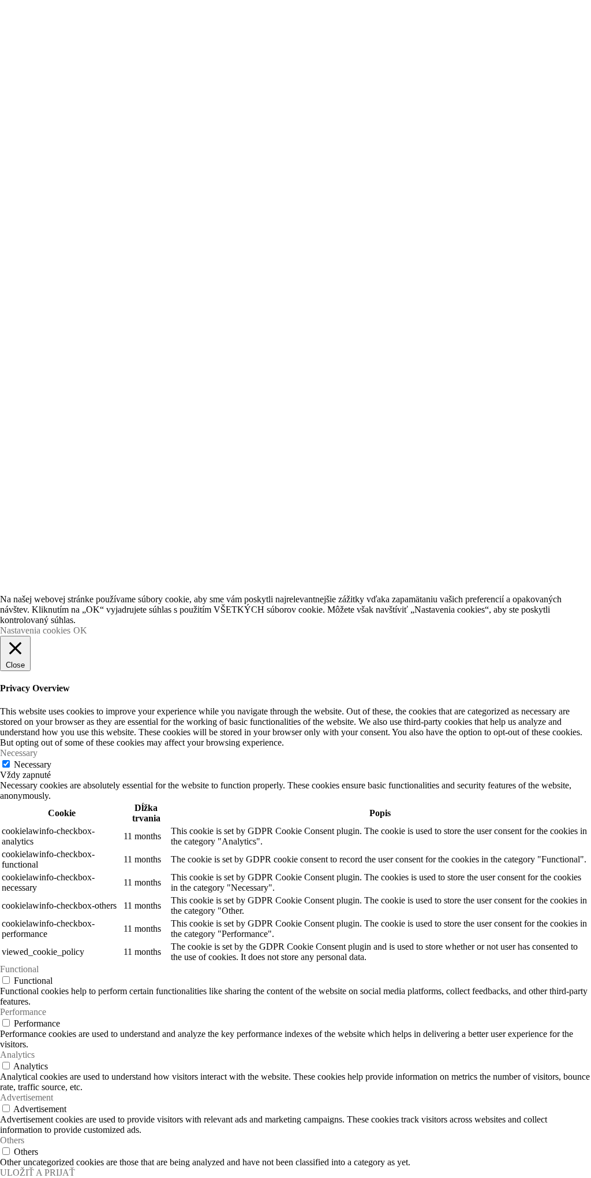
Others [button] (12, 1140)
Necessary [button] (19, 753)
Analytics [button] (17, 1055)
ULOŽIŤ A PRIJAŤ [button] (37, 1172)
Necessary (32, 764)
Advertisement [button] (26, 1097)
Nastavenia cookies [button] (35, 630)
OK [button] (80, 630)
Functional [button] (19, 969)
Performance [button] (23, 1012)
